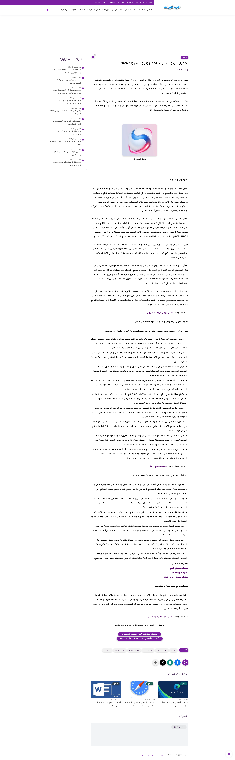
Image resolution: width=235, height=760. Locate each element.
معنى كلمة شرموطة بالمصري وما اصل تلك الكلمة (67, 122)
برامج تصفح (148, 650)
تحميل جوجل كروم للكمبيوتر (161, 313)
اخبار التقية (65, 10)
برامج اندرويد (162, 650)
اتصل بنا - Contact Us (144, 3)
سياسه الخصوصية (117, 3)
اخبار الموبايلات (93, 10)
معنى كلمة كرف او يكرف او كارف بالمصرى (68, 133)
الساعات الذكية (78, 10)
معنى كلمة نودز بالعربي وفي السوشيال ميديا (69, 102)
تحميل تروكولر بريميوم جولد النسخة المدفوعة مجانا (66, 81)
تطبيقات (107, 650)
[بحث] (48, 10)
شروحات (106, 10)
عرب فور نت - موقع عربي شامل (155, 755)
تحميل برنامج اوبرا (159, 466)
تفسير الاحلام (131, 10)
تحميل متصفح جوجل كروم (176, 577)
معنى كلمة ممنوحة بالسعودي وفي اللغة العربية (66, 164)
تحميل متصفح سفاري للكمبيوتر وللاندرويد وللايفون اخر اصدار (140, 704)
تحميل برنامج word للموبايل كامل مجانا (108, 704)
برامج (114, 10)
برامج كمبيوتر (134, 650)
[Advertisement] (117, 37)
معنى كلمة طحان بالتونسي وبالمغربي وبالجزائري (65, 153)
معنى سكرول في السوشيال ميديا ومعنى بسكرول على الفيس (67, 92)
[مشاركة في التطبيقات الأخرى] (155, 662)
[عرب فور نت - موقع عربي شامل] (172, 7)
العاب (121, 10)
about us (130, 3)
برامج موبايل (119, 650)
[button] (177, 662)
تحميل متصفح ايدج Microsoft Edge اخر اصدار (174, 704)
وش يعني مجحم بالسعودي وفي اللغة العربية (65, 112)
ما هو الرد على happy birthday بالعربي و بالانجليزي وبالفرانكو (65, 71)
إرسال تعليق (179, 727)
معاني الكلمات (145, 10)
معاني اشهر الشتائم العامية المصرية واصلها (65, 143)
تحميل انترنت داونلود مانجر (161, 617)
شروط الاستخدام (101, 3)
